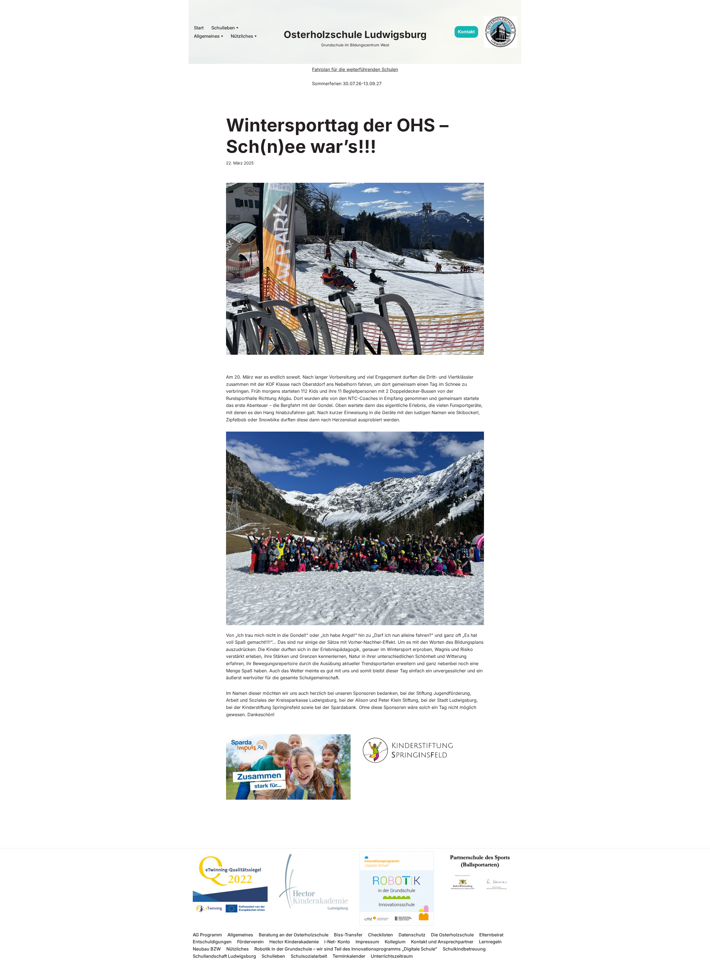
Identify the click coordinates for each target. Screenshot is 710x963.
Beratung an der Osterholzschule (293, 934)
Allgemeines (240, 934)
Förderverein (250, 941)
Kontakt (466, 31)
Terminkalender (349, 956)
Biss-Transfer (348, 934)
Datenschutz (412, 934)
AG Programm (207, 934)
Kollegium (395, 941)
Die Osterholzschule (452, 934)
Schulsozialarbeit (309, 956)
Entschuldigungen (212, 941)
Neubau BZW (207, 949)
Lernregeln (490, 941)
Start (199, 28)
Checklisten (380, 934)
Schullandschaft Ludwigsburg (224, 956)
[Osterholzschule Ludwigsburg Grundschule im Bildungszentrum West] (500, 31)
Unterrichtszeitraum (392, 956)
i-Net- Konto (337, 941)
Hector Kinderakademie (294, 941)
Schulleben (273, 956)
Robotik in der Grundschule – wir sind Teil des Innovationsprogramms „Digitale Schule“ (345, 949)
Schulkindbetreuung (464, 949)
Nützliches (237, 949)
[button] (237, 28)
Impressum (367, 941)
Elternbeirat (491, 934)
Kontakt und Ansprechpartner (442, 941)
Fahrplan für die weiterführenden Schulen (355, 69)
